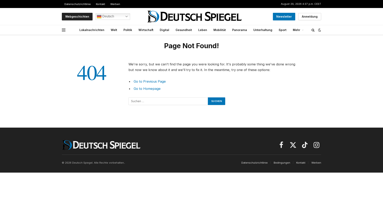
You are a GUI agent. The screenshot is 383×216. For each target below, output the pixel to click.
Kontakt (100, 4)
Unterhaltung (262, 30)
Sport (282, 30)
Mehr (296, 30)
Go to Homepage (147, 89)
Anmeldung (310, 16)
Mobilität (219, 30)
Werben (115, 4)
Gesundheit (184, 30)
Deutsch (108, 16)
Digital (164, 30)
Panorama (239, 30)
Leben (202, 30)
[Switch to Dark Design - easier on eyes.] (319, 30)
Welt (114, 30)
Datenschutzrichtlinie (77, 4)
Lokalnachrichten (91, 30)
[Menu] (63, 30)
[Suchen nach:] (168, 101)
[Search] (313, 30)
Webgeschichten (77, 16)
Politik (127, 30)
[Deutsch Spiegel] (194, 16)
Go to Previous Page (150, 81)
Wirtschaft (145, 30)
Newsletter (284, 16)
